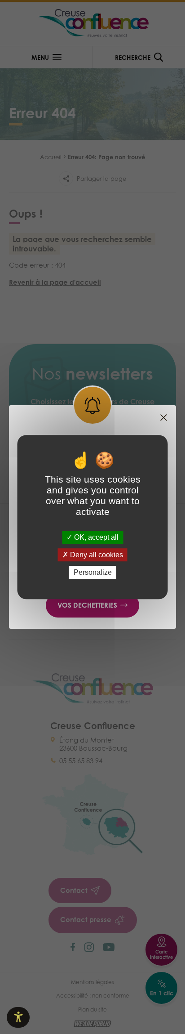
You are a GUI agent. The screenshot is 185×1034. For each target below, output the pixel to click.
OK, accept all (95, 537)
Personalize (93, 572)
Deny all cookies (95, 555)
